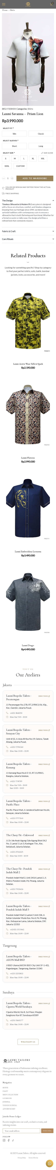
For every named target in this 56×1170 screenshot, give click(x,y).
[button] (3, 4)
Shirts (12, 10)
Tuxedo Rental (10, 1105)
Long (41, 146)
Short (14, 146)
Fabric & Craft (8, 231)
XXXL (7, 166)
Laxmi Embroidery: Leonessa (28, 551)
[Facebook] (8, 1141)
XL (33, 158)
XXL (42, 158)
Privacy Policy (22, 1158)
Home (5, 10)
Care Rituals (7, 239)
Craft (5, 1091)
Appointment (9, 1109)
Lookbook (7, 1098)
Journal (6, 1102)
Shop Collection (10, 1095)
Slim (14, 134)
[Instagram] (4, 1141)
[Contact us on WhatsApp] (49, 1163)
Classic (41, 134)
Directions (43, 696)
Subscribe (47, 1131)
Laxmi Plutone (28, 457)
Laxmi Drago (28, 645)
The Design (7, 200)
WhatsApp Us (28, 1042)
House (5, 1088)
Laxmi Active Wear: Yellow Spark (28, 363)
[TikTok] (13, 1141)
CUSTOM (20, 166)
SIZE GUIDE (48, 153)
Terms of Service (33, 1158)
